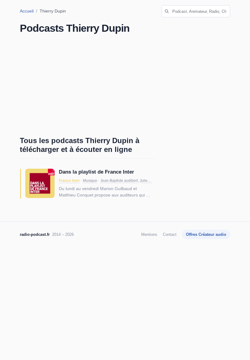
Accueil (27, 11)
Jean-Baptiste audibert (119, 180)
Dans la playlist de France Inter (96, 172)
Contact (170, 234)
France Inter (69, 180)
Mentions (149, 234)
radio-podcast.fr (35, 234)
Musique (90, 180)
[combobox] (196, 11)
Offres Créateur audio (206, 234)
